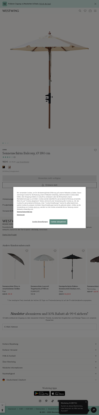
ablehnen (37, 207)
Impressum (21, 215)
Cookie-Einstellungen (40, 222)
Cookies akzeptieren (58, 222)
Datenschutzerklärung (24, 212)
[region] (49, 207)
